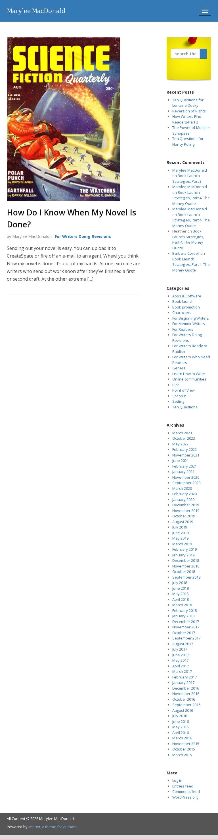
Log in (177, 780)
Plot (175, 384)
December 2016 (185, 688)
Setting (178, 401)
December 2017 (185, 621)
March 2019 (182, 543)
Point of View (183, 390)
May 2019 (180, 538)
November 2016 (185, 693)
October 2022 (183, 438)
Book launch (183, 301)
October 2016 (183, 699)
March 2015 (182, 754)
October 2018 (183, 571)
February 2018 (184, 610)
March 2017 (182, 671)
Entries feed (182, 786)
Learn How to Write (188, 373)
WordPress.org (185, 797)
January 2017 (183, 682)
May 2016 (180, 726)
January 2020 (183, 499)
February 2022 (184, 449)
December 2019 (185, 504)
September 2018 (186, 577)
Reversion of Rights (189, 111)
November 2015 (185, 743)
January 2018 (183, 615)
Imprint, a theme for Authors (52, 826)
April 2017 (180, 666)
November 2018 (185, 566)
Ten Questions (185, 407)
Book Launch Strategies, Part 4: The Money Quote (191, 198)
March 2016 (182, 738)
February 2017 (184, 677)
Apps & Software (186, 296)
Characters (181, 312)
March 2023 (182, 432)
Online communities (189, 379)
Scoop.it (179, 395)
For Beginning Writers (190, 318)
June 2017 (180, 654)
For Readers (182, 329)
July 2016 (179, 715)
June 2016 (180, 721)
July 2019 (179, 527)
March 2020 (182, 488)
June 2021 (180, 460)
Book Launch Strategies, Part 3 (187, 178)
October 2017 (183, 632)
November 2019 (185, 510)
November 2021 (185, 455)
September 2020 (186, 482)
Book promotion (186, 307)
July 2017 (179, 649)
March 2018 (182, 604)
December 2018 (185, 560)
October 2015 (183, 749)
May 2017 (180, 660)
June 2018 (180, 588)
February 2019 (184, 549)
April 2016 (180, 732)
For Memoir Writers (188, 323)
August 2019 (182, 521)
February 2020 (184, 493)
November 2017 (185, 627)
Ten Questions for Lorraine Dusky (188, 102)
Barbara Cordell (186, 253)
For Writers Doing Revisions (83, 236)
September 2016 (186, 704)
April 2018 (180, 599)
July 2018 (179, 582)
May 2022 (180, 444)
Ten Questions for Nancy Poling (188, 141)
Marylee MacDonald (36, 11)
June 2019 (180, 532)
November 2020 (185, 477)
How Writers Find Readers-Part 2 (186, 119)
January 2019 (183, 555)
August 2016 (182, 710)
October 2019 (183, 516)
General (179, 368)
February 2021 (184, 466)
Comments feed (186, 791)
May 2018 (180, 593)
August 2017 (182, 643)
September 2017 (186, 638)
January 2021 (183, 471)
